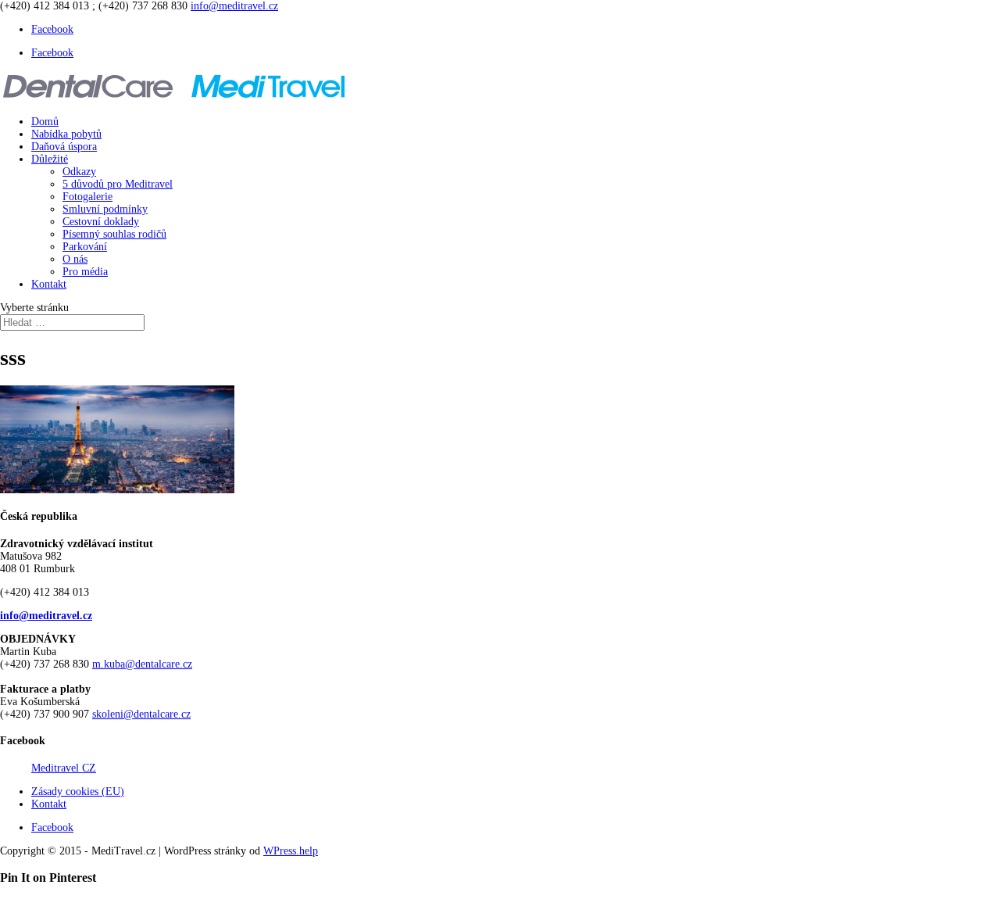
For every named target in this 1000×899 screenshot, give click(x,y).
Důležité (49, 159)
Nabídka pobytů (66, 134)
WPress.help (290, 851)
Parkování (84, 247)
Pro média (85, 272)
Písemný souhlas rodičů (114, 234)
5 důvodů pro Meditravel (117, 184)
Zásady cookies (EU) (77, 791)
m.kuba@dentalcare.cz (142, 664)
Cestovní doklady (100, 221)
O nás (75, 259)
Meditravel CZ (63, 768)
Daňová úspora (64, 146)
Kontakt (48, 284)
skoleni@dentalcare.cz (141, 714)
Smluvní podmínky (105, 209)
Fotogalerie (87, 196)
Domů (45, 121)
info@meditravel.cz (46, 615)
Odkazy (79, 171)
